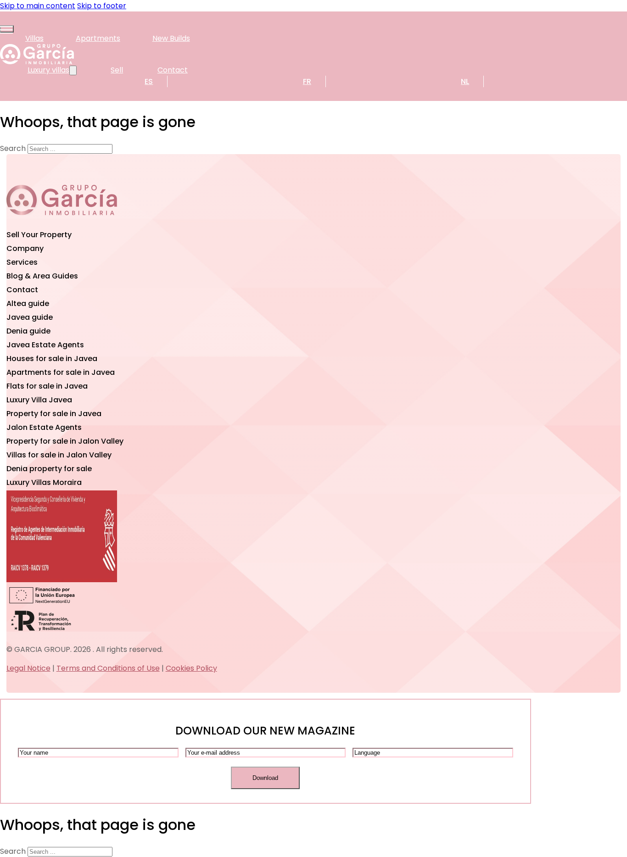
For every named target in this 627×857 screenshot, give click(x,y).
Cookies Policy (191, 668)
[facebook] (61, 222)
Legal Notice (28, 668)
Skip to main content (37, 5)
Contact (172, 70)
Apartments (98, 38)
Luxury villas (48, 70)
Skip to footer (101, 5)
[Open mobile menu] (7, 29)
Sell (117, 70)
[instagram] (98, 222)
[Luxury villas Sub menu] (73, 70)
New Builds (171, 38)
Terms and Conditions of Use (108, 668)
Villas (34, 38)
